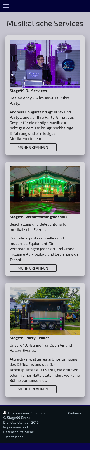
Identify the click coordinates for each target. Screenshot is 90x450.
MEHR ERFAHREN (33, 147)
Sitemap (38, 413)
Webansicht (77, 413)
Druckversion (18, 413)
